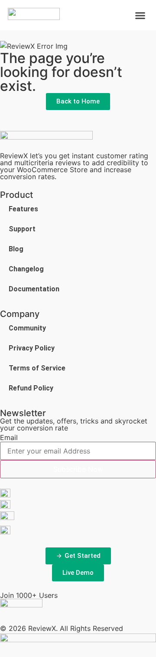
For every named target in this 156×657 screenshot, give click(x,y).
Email (9, 437)
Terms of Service (37, 368)
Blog (16, 249)
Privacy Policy (32, 348)
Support (22, 229)
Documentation (34, 289)
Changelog (26, 269)
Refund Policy (31, 388)
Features (23, 209)
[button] (140, 15)
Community (27, 328)
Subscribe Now (78, 469)
